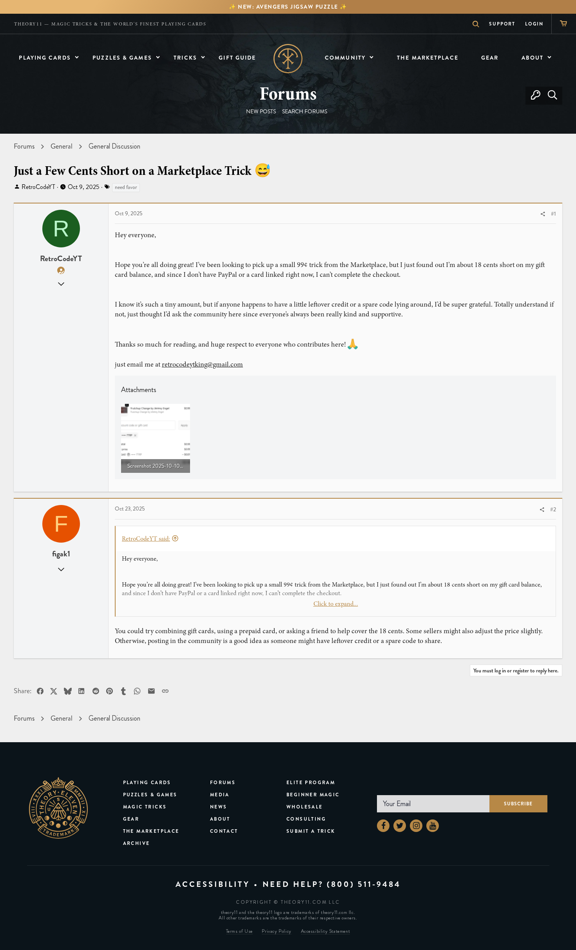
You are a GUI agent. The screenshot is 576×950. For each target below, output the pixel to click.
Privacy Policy (276, 931)
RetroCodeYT (38, 186)
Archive (136, 843)
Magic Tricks (145, 806)
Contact (224, 831)
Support (502, 23)
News (218, 806)
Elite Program (310, 782)
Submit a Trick (310, 831)
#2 (553, 509)
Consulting (306, 819)
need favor (126, 187)
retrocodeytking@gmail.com (202, 364)
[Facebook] (383, 825)
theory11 (58, 808)
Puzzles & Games (150, 794)
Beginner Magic (313, 794)
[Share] (542, 214)
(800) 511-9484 (364, 884)
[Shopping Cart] (563, 24)
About (220, 819)
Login (534, 23)
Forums (222, 782)
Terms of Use (239, 931)
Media (220, 794)
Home (288, 58)
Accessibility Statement (325, 931)
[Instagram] (416, 825)
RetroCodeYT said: (146, 538)
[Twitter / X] (399, 825)
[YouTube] (432, 825)
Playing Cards (147, 782)
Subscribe (518, 803)
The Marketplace (151, 831)
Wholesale (304, 806)
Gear (131, 819)
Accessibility (213, 884)
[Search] (552, 96)
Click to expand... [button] (335, 603)
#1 (553, 214)
